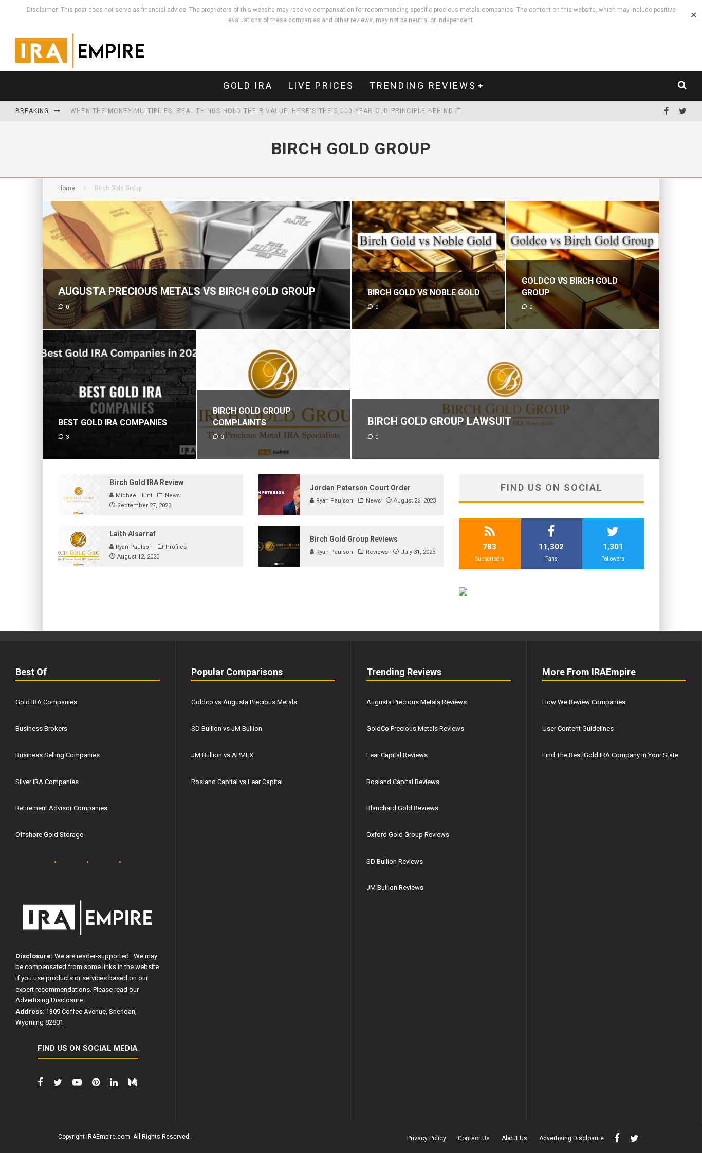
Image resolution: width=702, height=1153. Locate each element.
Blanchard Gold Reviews (402, 808)
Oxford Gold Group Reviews (407, 835)
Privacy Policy (426, 1138)
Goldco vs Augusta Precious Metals (244, 702)
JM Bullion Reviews (394, 887)
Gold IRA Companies (46, 702)
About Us (514, 1138)
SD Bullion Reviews (394, 861)
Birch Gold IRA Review (146, 482)
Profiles (176, 547)
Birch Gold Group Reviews (354, 539)
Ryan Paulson (334, 500)
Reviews (377, 552)
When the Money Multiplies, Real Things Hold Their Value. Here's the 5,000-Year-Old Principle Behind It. (267, 111)
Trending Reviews (423, 85)
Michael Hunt (133, 495)
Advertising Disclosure (49, 1000)
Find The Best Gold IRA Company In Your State (610, 755)
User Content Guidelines (578, 728)
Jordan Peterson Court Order (360, 487)
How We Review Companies (583, 702)
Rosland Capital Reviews (402, 782)
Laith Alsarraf (132, 534)
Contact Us (474, 1138)
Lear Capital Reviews (397, 755)
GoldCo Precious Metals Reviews (415, 728)
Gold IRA (248, 85)
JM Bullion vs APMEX (222, 755)
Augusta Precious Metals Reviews (416, 702)
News (172, 495)
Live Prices (321, 85)
